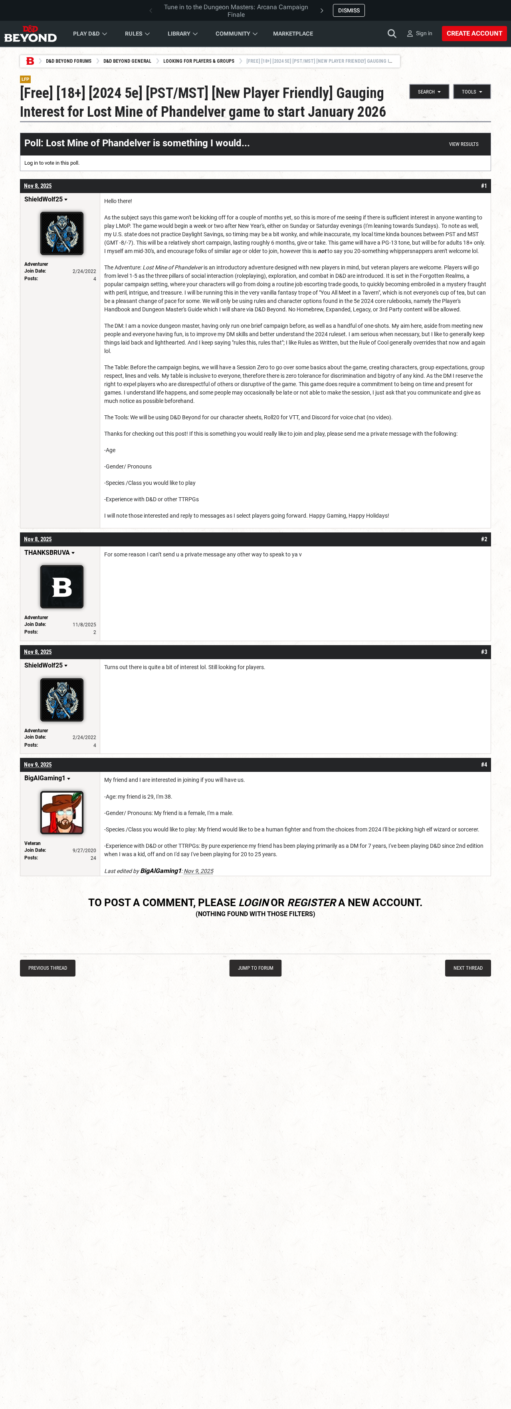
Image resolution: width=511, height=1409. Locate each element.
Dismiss (349, 10)
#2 (484, 539)
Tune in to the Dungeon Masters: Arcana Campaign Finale (236, 10)
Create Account (474, 33)
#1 (484, 186)
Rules (134, 33)
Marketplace (293, 33)
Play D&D (86, 33)
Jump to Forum (255, 968)
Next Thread (468, 968)
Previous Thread (47, 968)
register (311, 903)
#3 (484, 652)
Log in (31, 163)
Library (179, 33)
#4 (484, 764)
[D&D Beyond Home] (30, 33)
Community (233, 33)
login (253, 903)
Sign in (424, 33)
